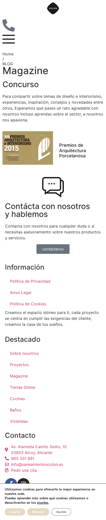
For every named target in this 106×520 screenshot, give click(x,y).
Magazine (19, 376)
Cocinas (17, 398)
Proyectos (19, 364)
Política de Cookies (28, 303)
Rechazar (38, 512)
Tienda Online (22, 387)
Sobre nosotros (24, 353)
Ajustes (61, 512)
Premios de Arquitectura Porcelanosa (72, 150)
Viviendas (19, 421)
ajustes (42, 503)
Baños (15, 409)
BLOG (7, 63)
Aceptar (15, 512)
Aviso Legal (20, 292)
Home (8, 53)
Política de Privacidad (30, 281)
